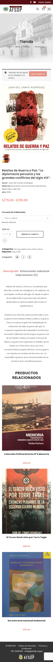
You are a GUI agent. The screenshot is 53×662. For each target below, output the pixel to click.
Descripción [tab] (11, 271)
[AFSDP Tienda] (13, 9)
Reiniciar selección (9, 222)
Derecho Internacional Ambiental (26, 620)
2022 (13, 252)
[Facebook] (31, 2)
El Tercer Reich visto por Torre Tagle (26, 537)
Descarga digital (20, 249)
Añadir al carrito (30, 234)
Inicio (9, 46)
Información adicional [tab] (34, 271)
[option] (6, 158)
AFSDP (18, 252)
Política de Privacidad (27, 646)
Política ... (28, 46)
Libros (17, 46)
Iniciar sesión (44, 2)
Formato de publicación (13, 212)
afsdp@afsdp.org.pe (33, 651)
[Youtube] (34, 2)
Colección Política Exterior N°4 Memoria (26, 454)
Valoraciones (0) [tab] (26, 275)
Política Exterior (37, 249)
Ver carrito (38, 74)
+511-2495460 (17, 651)
